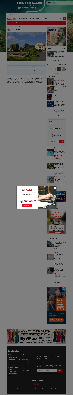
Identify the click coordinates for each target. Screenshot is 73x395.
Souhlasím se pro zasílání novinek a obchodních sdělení (28, 201)
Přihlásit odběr (27, 205)
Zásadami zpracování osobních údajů (28, 201)
